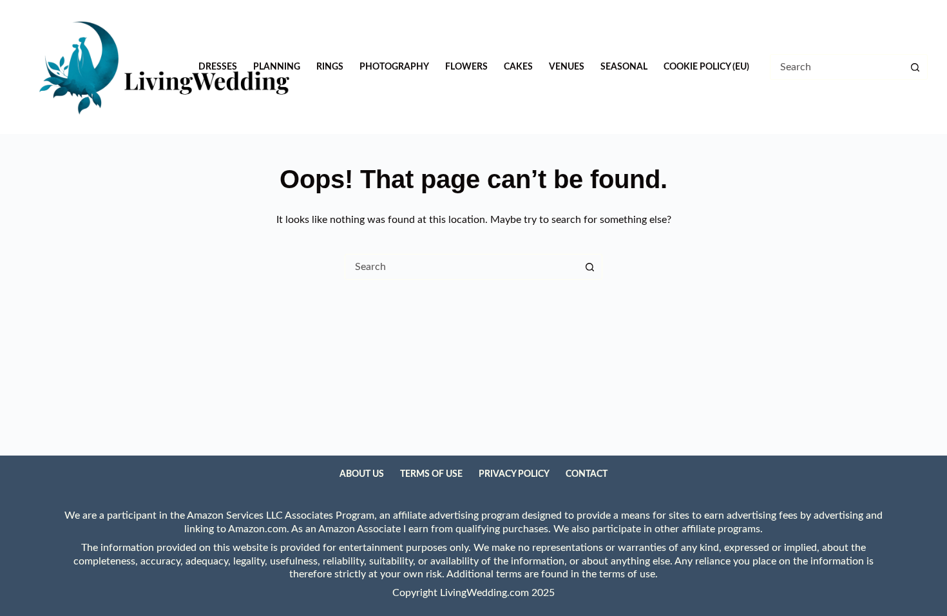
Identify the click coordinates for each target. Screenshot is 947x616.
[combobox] (461, 267)
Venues (566, 67)
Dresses (217, 67)
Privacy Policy (514, 474)
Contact (586, 474)
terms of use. (628, 574)
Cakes (518, 67)
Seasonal (623, 67)
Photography (394, 67)
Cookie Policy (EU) (706, 67)
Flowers (466, 67)
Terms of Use (431, 474)
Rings (329, 67)
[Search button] (915, 67)
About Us (362, 474)
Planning (276, 67)
